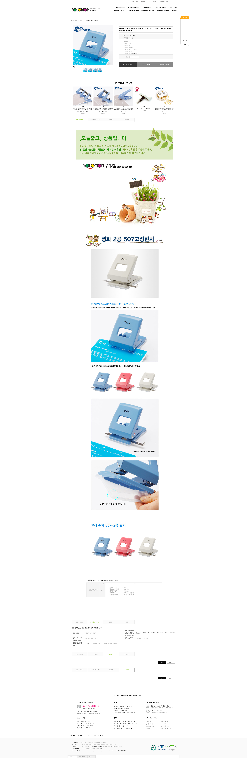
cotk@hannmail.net (103, 748)
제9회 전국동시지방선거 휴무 (121, 708)
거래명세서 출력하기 (166, 728)
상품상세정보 (79, 119)
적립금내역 (148, 722)
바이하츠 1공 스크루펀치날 (143, 108)
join (137, 1)
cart (149, 1)
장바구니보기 (149, 724)
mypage (143, 1)
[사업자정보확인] (98, 746)
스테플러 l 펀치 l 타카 (91, 20)
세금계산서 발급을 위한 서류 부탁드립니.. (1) (125, 723)
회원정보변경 (164, 722)
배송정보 (95, 654)
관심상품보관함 (150, 726)
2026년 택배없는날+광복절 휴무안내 (123, 706)
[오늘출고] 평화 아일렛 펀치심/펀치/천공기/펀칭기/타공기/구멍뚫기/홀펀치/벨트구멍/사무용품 (164, 110)
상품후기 (111, 119)
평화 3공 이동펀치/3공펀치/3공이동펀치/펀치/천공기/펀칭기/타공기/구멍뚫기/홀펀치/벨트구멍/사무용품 (82, 110)
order (154, 1)
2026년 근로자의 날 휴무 (120, 710)
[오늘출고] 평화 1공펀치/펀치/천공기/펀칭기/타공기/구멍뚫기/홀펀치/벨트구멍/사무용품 (123, 110)
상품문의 (126, 119)
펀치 (98, 20)
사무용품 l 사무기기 (80, 20)
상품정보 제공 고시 (95, 119)
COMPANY (72, 735)
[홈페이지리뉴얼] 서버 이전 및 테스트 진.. (124, 712)
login (132, 1)
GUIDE (90, 735)
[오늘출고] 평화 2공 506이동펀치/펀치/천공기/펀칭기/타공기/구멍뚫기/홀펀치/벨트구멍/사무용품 (103, 110)
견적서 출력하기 (165, 726)
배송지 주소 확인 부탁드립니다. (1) (123, 728)
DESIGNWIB (122, 751)
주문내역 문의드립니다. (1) (121, 726)
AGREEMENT (81, 735)
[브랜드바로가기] (136, 53)
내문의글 (148, 728)
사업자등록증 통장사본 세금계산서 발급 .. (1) (125, 721)
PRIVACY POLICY (98, 735)
